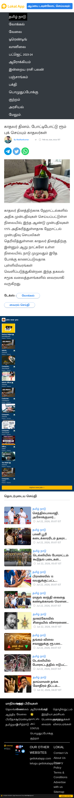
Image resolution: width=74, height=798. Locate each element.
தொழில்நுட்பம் (63, 709)
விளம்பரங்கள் (62, 724)
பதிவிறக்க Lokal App (66, 796)
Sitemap (59, 791)
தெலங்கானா (14, 709)
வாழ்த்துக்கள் (61, 719)
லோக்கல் (22, 709)
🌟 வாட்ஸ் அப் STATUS (34, 721)
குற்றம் (34, 738)
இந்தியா (47, 714)
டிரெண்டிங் (23, 719)
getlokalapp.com (40, 758)
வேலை (21, 714)
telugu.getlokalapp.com (45, 763)
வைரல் (46, 724)
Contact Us (61, 752)
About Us (60, 758)
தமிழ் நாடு (17, 17)
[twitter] (17, 152)
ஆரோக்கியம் (38, 709)
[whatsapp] (25, 152)
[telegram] (8, 152)
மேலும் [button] (15, 115)
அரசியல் (59, 714)
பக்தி (45, 709)
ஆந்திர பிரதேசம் (11, 717)
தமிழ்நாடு (12, 724)
